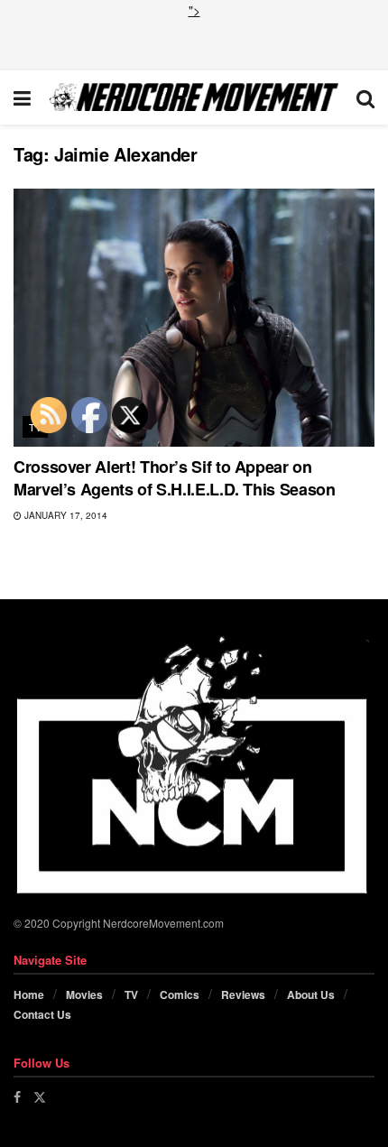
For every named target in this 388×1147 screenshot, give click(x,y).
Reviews (243, 994)
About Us (311, 994)
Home (29, 994)
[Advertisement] (194, 42)
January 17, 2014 (64, 515)
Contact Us (42, 1014)
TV (131, 994)
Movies (84, 994)
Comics (179, 994)
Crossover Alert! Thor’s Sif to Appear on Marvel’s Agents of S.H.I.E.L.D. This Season (175, 478)
